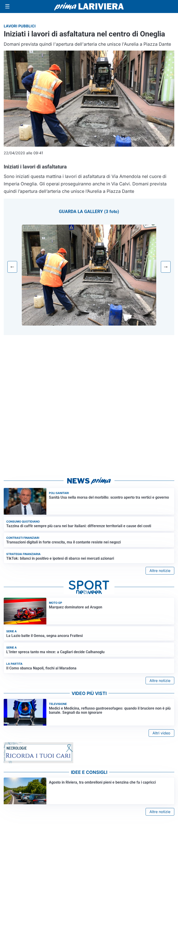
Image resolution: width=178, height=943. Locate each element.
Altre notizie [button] (159, 570)
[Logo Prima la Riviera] (89, 6)
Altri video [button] (161, 733)
